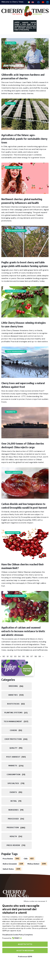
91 (7, 656)
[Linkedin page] (47, 1)
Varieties (13, 695)
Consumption (14, 167)
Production (13, 533)
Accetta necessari (25, 951)
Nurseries (13, 810)
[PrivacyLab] (16, 938)
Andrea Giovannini (10, 864)
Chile (26, 859)
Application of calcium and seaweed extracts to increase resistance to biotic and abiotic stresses (23, 631)
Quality (11, 43)
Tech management (16, 231)
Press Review (8, 859)
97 (31, 656)
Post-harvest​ (14, 472)
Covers (10, 103)
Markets (11, 412)
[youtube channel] (42, 1)
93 (15, 656)
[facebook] (37, 1)
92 (11, 656)
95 (23, 656)
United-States (8, 869)
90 (4, 656)
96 (27, 656)
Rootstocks (13, 704)
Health (13, 836)
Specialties (13, 783)
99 (39, 656)
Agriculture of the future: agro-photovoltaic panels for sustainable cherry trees (24, 138)
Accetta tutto (25, 944)
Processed (13, 819)
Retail (14, 801)
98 (36, 656)
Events (13, 792)
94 (19, 656)
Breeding (13, 686)
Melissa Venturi (33, 864)
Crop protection (16, 291)
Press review (13, 845)
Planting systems (13, 713)
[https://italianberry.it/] (17, 668)
